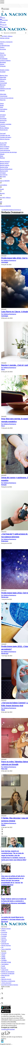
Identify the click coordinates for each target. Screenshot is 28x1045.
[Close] (2, 829)
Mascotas (4, 769)
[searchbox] (13, 33)
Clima (1, 44)
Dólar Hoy (3, 55)
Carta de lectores (5, 150)
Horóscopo (3, 120)
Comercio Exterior (5, 60)
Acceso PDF (3, 143)
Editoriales (3, 94)
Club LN (4, 25)
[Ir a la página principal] (14, 15)
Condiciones (4, 1029)
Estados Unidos (4, 70)
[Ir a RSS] (2, 1003)
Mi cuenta (5, 27)
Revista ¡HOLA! (4, 163)
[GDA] (5, 1035)
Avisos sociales (4, 148)
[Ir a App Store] (6, 1012)
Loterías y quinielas (5, 124)
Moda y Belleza (4, 128)
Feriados (2, 122)
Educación (3, 79)
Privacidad (11, 1029)
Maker (3, 825)
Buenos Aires (4, 75)
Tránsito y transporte (6, 42)
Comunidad (3, 83)
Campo (2, 57)
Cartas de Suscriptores (6, 98)
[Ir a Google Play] (6, 1009)
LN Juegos (3, 115)
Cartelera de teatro (5, 137)
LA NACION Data (5, 45)
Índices (2, 64)
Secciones (5, 20)
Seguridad (3, 77)
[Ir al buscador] (2, 11)
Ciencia (2, 87)
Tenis (1, 107)
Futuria (2, 53)
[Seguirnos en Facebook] (2, 989)
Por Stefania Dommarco (8, 260)
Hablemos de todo (5, 88)
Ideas (1, 156)
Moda (3, 710)
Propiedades (3, 58)
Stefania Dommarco (14, 210)
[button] (14, 117)
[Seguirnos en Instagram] (2, 998)
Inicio (3, 18)
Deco (3, 369)
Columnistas (3, 96)
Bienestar (3, 85)
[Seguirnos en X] (2, 994)
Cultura (2, 81)
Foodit (4, 22)
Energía (3, 485)
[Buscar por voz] (25, 32)
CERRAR (2, 1)
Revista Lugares (4, 165)
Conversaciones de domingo (8, 152)
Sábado (2, 154)
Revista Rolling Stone (6, 169)
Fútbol (2, 103)
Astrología (4, 262)
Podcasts (2, 126)
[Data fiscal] (2, 1042)
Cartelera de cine (5, 135)
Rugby (2, 105)
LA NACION (4, 210)
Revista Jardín (4, 171)
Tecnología (3, 118)
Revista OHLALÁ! (5, 161)
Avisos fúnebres (4, 146)
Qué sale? (3, 133)
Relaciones (4, 541)
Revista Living (4, 167)
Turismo (2, 116)
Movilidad (3, 62)
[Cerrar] (26, 30)
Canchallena (3, 109)
